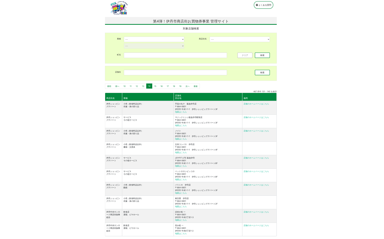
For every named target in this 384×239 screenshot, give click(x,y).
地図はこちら (181, 112)
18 (174, 86)
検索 (262, 55)
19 (180, 86)
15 (155, 86)
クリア (245, 55)
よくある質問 (264, 5)
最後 (196, 86)
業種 (119, 39)
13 (143, 86)
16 (161, 86)
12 (137, 86)
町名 (119, 54)
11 (131, 86)
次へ (187, 86)
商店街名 (203, 39)
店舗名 (118, 72)
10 (124, 86)
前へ (117, 86)
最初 (109, 86)
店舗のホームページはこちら (256, 104)
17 (168, 86)
